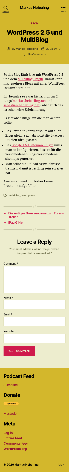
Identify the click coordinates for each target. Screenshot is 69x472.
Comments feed (16, 443)
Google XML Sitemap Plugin (32, 145)
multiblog (14, 195)
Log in (8, 433)
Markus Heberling (34, 7)
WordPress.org (15, 449)
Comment (11, 263)
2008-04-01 (53, 48)
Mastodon (11, 413)
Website (9, 331)
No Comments (37, 54)
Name (8, 298)
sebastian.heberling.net (21, 105)
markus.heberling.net (29, 101)
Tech (34, 23)
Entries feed (13, 438)
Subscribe (11, 385)
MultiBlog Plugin (30, 79)
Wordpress (28, 195)
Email (8, 314)
